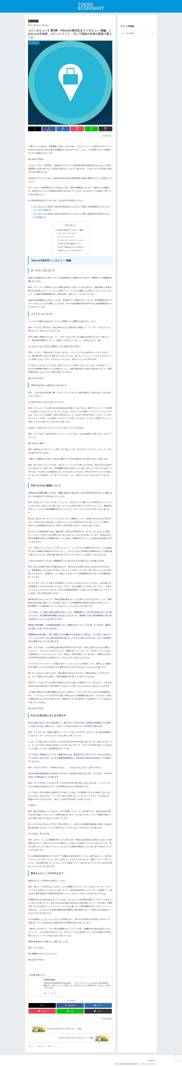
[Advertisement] (137, 54)
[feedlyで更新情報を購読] (51, 993)
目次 (67, 225)
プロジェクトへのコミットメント (71, 240)
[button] (105, 128)
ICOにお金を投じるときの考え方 (71, 247)
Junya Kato (49, 979)
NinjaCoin (38, 25)
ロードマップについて (67, 233)
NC (31, 25)
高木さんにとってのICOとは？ (70, 250)
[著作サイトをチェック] (45, 993)
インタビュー (34, 21)
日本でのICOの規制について (70, 244)
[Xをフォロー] (48, 993)
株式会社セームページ (97, 165)
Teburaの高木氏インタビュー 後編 (70, 230)
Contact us (151, 1060)
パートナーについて (66, 237)
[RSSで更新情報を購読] (55, 993)
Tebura (47, 25)
